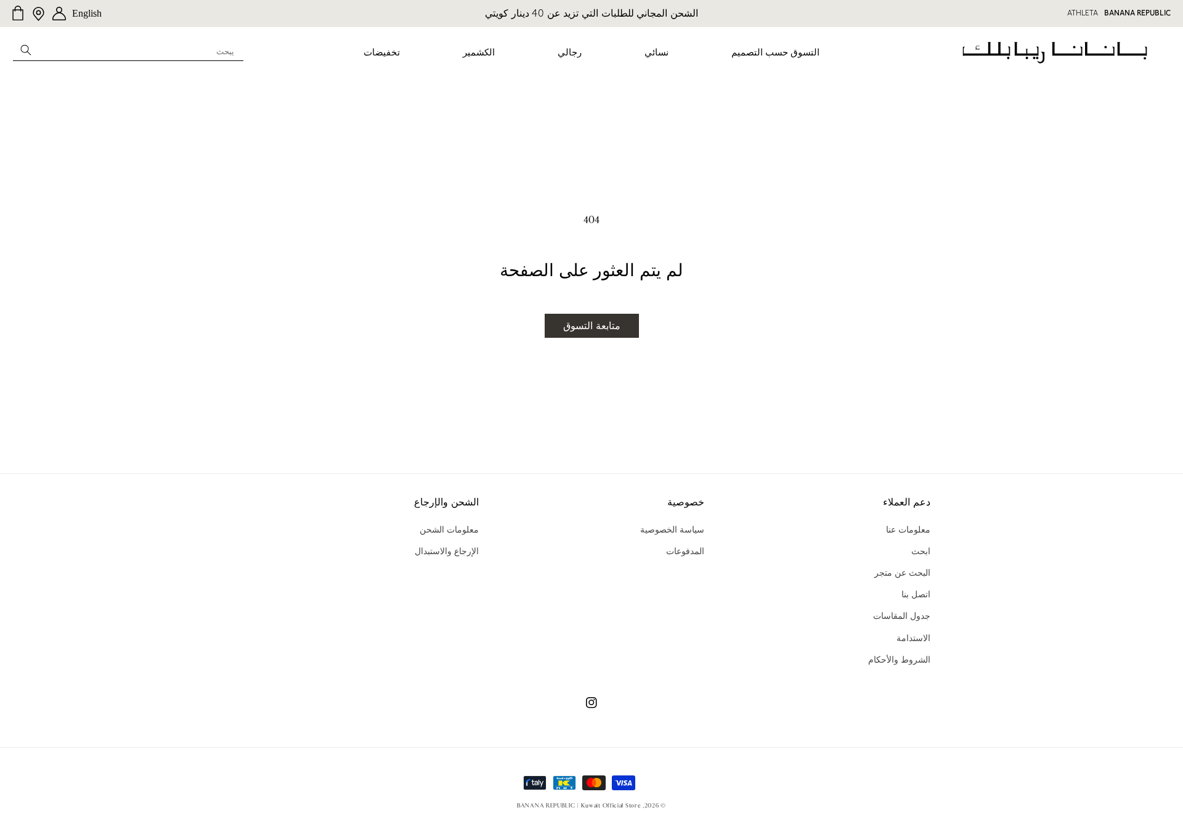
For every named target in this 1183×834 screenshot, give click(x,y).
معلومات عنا (908, 529)
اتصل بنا (915, 594)
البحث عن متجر (902, 573)
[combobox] (128, 49)
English (87, 13)
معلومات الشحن (449, 529)
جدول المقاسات (901, 616)
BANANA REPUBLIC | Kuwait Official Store (579, 806)
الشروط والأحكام (899, 659)
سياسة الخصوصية (672, 529)
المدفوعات (685, 551)
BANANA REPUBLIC (1137, 13)
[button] (775, 53)
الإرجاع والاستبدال (447, 551)
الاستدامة (913, 638)
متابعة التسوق (591, 326)
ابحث (920, 551)
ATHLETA (1082, 13)
